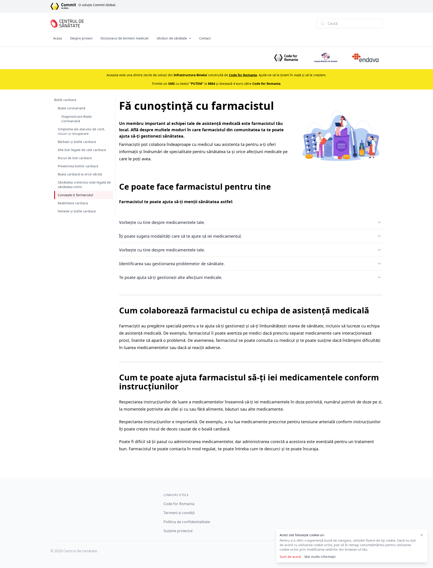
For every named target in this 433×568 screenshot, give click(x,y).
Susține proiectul (178, 530)
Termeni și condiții (179, 512)
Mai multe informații (320, 556)
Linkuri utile (176, 495)
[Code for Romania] (286, 57)
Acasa (57, 38)
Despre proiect (81, 38)
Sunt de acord (290, 556)
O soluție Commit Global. (97, 5)
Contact (205, 38)
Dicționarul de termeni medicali (125, 38)
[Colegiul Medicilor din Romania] (326, 57)
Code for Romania (179, 503)
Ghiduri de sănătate (172, 38)
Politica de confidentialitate (187, 521)
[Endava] (365, 57)
